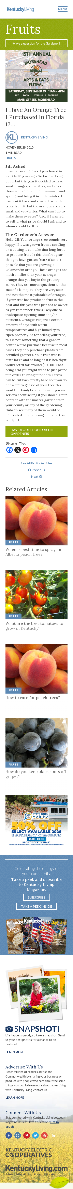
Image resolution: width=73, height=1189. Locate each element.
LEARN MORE (14, 1097)
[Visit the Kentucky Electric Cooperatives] (28, 1152)
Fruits (10, 158)
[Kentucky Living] (20, 9)
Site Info (38, 1174)
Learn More (14, 1052)
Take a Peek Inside (36, 906)
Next (35, 476)
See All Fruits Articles (37, 463)
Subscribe (36, 897)
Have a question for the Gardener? (36, 43)
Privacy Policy (23, 1174)
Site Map (50, 1174)
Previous (38, 470)
